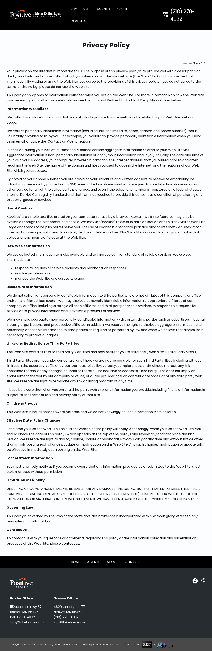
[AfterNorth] (164, 644)
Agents (103, 9)
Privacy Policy (92, 644)
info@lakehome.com (27, 622)
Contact (79, 21)
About (122, 9)
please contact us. (65, 543)
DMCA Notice (111, 644)
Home (76, 561)
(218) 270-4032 (22, 617)
